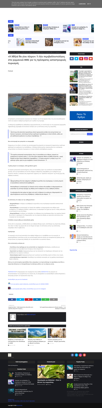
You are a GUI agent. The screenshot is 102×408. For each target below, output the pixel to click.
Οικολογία (18, 52)
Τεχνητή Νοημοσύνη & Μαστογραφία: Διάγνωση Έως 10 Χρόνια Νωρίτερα (83, 28)
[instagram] (86, 58)
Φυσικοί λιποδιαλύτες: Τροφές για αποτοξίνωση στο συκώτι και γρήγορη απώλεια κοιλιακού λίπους (84, 237)
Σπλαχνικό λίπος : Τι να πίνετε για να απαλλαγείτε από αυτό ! (84, 227)
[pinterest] (81, 58)
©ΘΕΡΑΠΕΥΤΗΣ (12, 272)
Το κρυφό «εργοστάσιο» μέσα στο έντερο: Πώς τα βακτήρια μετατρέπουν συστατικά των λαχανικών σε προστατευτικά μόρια (85, 73)
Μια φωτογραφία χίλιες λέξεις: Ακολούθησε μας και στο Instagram (28, 289)
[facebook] (72, 58)
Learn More (82, 4)
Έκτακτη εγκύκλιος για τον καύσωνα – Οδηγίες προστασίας (56, 340)
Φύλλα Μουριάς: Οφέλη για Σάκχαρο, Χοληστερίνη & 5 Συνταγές (84, 179)
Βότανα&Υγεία (31, 314)
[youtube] (91, 58)
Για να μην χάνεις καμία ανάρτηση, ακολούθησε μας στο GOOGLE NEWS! (29, 284)
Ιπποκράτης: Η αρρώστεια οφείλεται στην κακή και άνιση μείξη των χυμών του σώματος (84, 197)
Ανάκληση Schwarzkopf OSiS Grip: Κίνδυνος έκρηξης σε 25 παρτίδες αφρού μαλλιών (25, 42)
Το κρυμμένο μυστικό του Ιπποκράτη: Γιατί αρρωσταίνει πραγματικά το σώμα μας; (54, 42)
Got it (89, 4)
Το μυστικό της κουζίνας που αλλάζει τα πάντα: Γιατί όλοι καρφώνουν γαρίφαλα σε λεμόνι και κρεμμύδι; (84, 42)
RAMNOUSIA (11, 399)
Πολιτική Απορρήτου (13, 365)
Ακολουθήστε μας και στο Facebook (17, 279)
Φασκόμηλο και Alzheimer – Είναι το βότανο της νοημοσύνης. (49, 381)
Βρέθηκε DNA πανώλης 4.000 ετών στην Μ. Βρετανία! (21, 401)
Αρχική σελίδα (12, 52)
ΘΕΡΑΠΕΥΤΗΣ (44, 272)
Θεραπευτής (73, 250)
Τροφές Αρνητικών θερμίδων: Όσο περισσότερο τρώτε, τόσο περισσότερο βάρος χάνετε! (85, 217)
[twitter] (76, 58)
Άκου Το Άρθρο (81, 116)
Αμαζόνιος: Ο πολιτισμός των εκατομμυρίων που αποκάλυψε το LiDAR (16, 341)
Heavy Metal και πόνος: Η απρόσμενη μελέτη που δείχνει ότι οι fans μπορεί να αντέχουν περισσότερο (85, 86)
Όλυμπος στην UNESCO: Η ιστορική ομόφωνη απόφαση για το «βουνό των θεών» (37, 341)
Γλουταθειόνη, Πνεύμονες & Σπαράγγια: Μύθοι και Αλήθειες (27, 28)
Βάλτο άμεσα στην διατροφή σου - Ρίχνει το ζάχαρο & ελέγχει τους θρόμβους (84, 207)
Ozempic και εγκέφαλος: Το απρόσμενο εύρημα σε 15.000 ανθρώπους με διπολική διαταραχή (55, 28)
